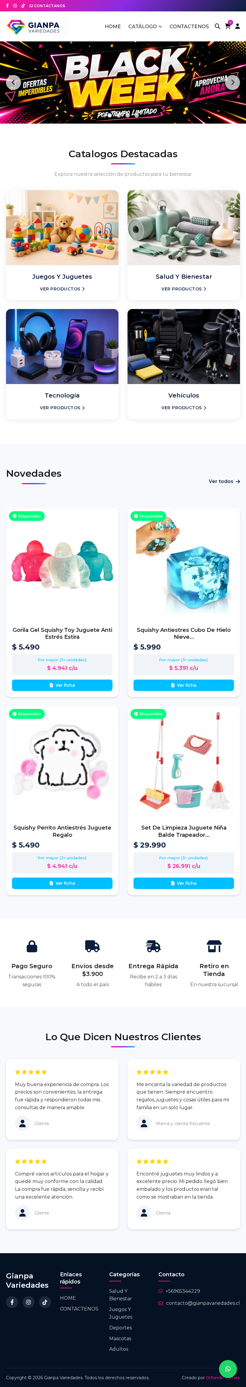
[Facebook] (12, 1302)
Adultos (118, 1349)
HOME (113, 26)
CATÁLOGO (142, 26)
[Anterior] (13, 82)
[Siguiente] (232, 82)
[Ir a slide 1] (109, 115)
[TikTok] (45, 1302)
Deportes (120, 1328)
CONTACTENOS (189, 26)
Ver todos (221, 481)
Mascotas (120, 1338)
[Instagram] (28, 1302)
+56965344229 (183, 1291)
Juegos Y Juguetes (120, 1313)
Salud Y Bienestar (120, 1295)
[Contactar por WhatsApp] (228, 1369)
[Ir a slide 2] (118, 115)
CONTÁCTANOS (49, 6)
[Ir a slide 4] (136, 115)
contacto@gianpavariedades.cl (203, 1303)
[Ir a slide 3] (127, 115)
